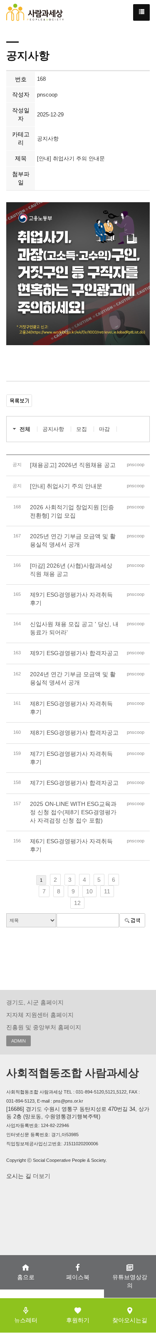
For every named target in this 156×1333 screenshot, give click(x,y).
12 (77, 903)
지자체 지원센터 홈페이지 (40, 1014)
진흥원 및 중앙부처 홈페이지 (43, 1027)
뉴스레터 (25, 1320)
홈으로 (26, 1277)
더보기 (40, 1176)
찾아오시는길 (129, 1320)
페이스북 (77, 1277)
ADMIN (18, 1040)
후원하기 (77, 1320)
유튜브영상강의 (129, 1281)
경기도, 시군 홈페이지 (35, 1002)
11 (107, 891)
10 (89, 891)
